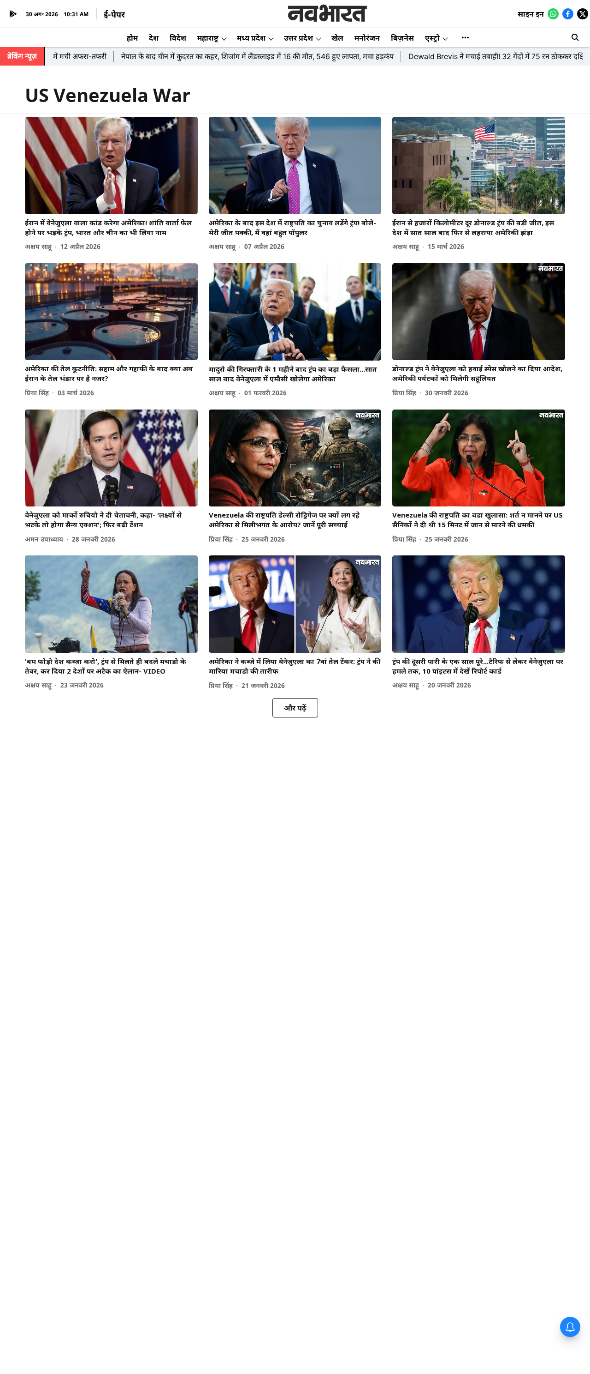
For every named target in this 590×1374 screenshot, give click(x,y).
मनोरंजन (367, 38)
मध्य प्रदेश (251, 38)
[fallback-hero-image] (111, 165)
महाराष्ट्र (207, 38)
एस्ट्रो (432, 38)
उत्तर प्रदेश (298, 38)
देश (154, 38)
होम (132, 38)
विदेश (178, 38)
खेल (337, 38)
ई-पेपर (114, 14)
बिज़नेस (402, 38)
